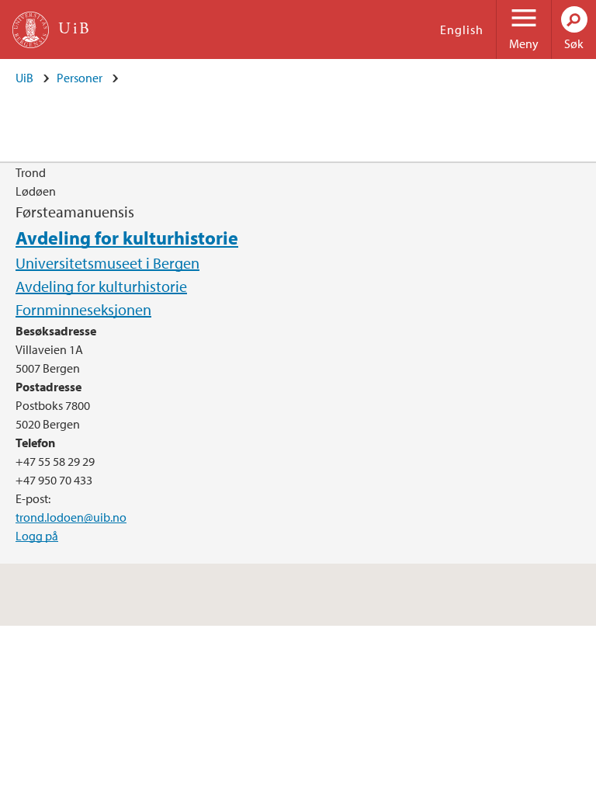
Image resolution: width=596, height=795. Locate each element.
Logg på (37, 535)
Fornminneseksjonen (83, 309)
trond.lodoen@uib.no (71, 517)
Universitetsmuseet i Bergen (107, 263)
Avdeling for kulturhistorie (127, 237)
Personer (79, 77)
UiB (24, 77)
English (461, 29)
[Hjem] (30, 30)
